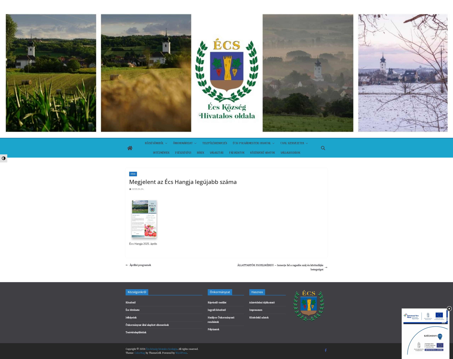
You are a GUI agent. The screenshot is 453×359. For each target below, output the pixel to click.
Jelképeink (131, 317)
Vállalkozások (290, 152)
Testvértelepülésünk (136, 332)
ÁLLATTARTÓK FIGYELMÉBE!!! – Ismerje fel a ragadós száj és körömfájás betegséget (280, 267)
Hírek (200, 152)
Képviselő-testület (217, 302)
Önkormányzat (183, 143)
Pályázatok (237, 152)
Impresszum (255, 310)
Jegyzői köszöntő (217, 310)
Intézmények (161, 152)
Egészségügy (183, 152)
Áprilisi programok (140, 265)
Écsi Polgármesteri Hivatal (252, 143)
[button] (165, 143)
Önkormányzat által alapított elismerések (147, 325)
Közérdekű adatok (262, 152)
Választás (216, 152)
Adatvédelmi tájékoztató (262, 302)
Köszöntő (131, 302)
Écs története (132, 310)
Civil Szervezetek (292, 143)
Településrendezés (214, 143)
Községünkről (154, 143)
